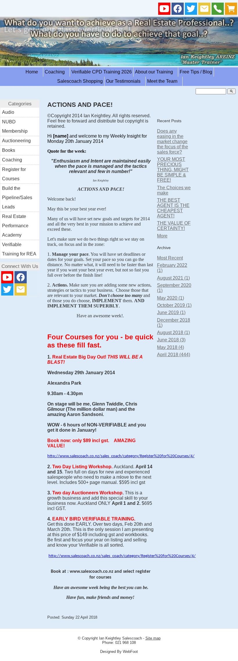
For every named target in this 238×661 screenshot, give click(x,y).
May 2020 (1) (170, 298)
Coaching (56, 71)
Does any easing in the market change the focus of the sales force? (172, 141)
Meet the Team (164, 81)
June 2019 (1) (171, 312)
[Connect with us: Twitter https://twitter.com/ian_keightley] (191, 10)
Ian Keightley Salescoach (120, 638)
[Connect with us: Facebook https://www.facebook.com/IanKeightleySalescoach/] (178, 10)
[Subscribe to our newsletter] (204, 10)
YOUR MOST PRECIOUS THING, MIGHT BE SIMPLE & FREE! (173, 170)
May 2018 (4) (170, 347)
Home (34, 71)
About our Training (155, 71)
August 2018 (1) (173, 332)
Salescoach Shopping (80, 81)
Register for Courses (14, 174)
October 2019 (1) (174, 305)
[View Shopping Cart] (231, 10)
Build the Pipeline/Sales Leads (17, 197)
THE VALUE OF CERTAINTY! (174, 226)
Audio (8, 112)
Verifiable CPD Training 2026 (101, 71)
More (162, 235)
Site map (153, 638)
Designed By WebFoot (119, 651)
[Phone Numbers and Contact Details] (218, 10)
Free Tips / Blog (196, 71)
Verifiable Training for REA (19, 249)
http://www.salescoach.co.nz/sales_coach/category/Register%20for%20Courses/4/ (120, 456)
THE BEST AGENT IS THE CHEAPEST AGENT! (173, 208)
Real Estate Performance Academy (15, 225)
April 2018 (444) (173, 354)
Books (8, 150)
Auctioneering (16, 140)
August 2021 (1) (173, 277)
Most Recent (170, 257)
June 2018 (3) (171, 339)
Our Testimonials (125, 81)
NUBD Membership (15, 126)
